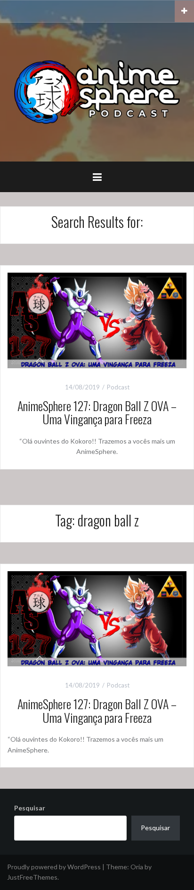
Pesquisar (29, 808)
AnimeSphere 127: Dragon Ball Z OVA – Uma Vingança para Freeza (97, 412)
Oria (136, 867)
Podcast (118, 387)
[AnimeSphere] (97, 91)
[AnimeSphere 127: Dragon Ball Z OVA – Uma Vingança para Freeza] (97, 320)
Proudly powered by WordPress (54, 867)
